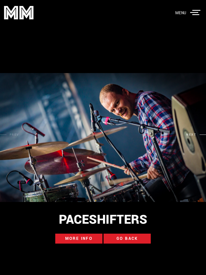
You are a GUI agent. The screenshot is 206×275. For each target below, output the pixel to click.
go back (127, 238)
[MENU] (196, 13)
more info (79, 238)
